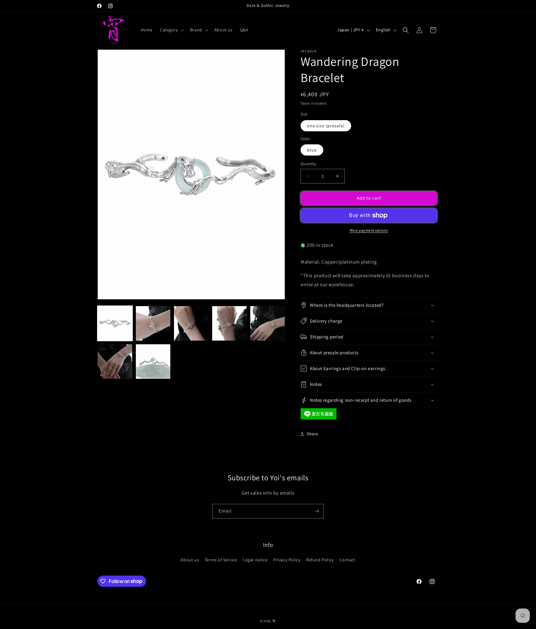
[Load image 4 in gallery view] (229, 323)
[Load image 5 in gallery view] (267, 323)
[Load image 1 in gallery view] (114, 323)
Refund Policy (320, 560)
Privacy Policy (286, 560)
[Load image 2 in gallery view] (153, 323)
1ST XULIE (309, 51)
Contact (347, 560)
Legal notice (255, 560)
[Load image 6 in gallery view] (114, 361)
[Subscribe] (317, 511)
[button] (171, 29)
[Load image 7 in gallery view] (153, 361)
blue (312, 150)
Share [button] (312, 434)
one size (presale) (326, 126)
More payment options (369, 230)
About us (190, 560)
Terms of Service (221, 560)
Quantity (308, 163)
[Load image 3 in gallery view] (191, 323)
